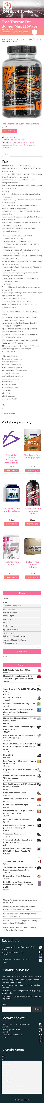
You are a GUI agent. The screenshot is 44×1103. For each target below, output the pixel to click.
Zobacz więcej (9, 131)
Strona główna (7, 39)
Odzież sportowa (10, 643)
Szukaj (4, 1004)
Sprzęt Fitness (8, 633)
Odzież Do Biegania (10, 613)
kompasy (13, 142)
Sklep (5, 598)
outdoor (6, 622)
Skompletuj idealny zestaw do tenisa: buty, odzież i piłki (22, 976)
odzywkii (26, 145)
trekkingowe (8, 626)
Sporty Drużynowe (10, 630)
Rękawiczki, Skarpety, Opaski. (14, 636)
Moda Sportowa (9, 609)
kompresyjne (8, 616)
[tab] (38, 3)
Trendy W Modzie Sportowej (14, 640)
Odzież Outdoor (9, 619)
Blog (5, 603)
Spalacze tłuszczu (20, 39)
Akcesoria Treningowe (12, 606)
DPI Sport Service (18, 12)
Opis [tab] (6, 154)
